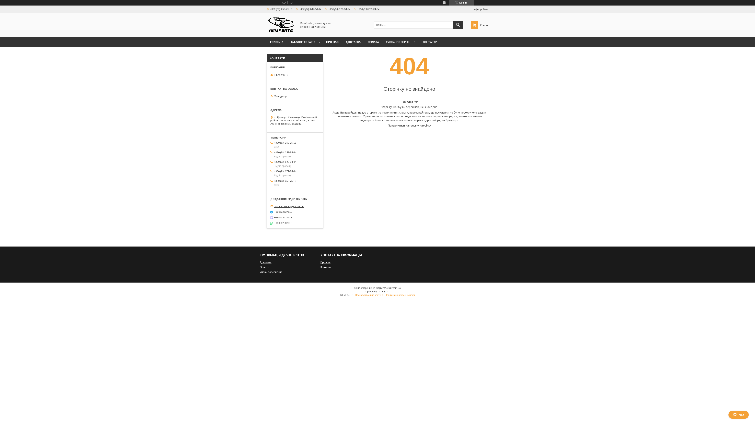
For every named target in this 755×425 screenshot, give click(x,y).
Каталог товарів (302, 42)
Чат (741, 414)
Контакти (430, 42)
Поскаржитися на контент (369, 295)
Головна (276, 42)
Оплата (373, 42)
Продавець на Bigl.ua (377, 291)
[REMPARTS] (281, 31)
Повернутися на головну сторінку (409, 125)
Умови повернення (400, 42)
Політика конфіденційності (400, 295)
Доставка (353, 42)
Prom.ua (396, 288)
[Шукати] (458, 25)
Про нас (332, 42)
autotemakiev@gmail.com (289, 206)
